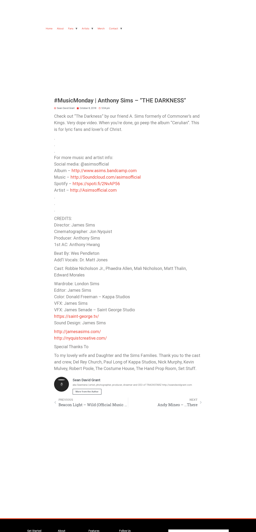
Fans (70, 28)
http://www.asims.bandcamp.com (104, 170)
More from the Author (87, 391)
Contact (113, 28)
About (60, 28)
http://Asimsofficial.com (93, 190)
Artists (85, 28)
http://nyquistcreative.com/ (80, 338)
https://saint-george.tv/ (76, 316)
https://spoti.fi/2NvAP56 (96, 183)
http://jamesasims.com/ (77, 331)
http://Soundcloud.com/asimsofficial (106, 177)
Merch (101, 28)
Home (49, 28)
